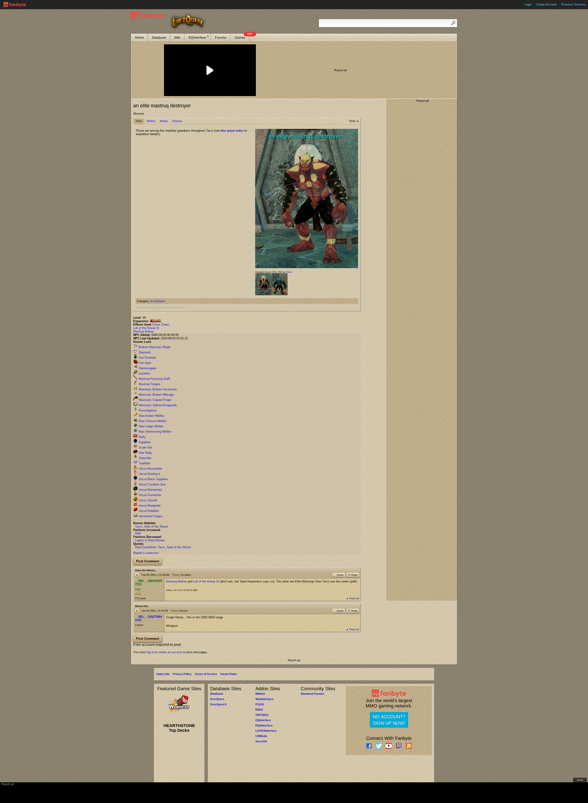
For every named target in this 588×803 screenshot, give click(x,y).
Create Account (546, 4)
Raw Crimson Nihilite (152, 421)
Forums (220, 37)
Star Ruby (145, 452)
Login (527, 4)
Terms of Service (206, 674)
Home (139, 37)
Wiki (177, 37)
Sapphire (144, 442)
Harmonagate (147, 368)
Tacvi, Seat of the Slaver (151, 526)
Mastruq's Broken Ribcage (156, 394)
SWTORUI (261, 715)
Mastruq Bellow (143, 331)
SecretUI (261, 741)
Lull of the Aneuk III (146, 328)
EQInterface (197, 37)
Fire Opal (144, 363)
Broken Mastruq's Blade (154, 347)
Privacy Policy (182, 674)
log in (150, 652)
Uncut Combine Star (152, 484)
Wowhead (216, 693)
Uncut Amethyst (149, 474)
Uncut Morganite (149, 505)
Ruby (142, 437)
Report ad (340, 70)
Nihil (138, 533)
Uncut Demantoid (150, 489)
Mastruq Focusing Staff (154, 378)
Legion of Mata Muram (150, 540)
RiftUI (259, 709)
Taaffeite (144, 463)
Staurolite (144, 458)
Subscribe (163, 674)
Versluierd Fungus (150, 516)
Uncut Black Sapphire (153, 479)
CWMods (261, 736)
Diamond (144, 352)
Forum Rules (228, 674)
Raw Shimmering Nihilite (154, 431)
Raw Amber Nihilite (151, 415)
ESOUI (259, 704)
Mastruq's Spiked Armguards (157, 405)
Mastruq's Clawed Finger (154, 400)
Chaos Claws (160, 324)
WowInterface (264, 699)
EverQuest (158, 301)
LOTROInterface (266, 730)
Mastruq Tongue (149, 384)
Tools (352, 121)
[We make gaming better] (14, 4)
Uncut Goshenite (149, 495)
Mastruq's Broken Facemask (157, 389)
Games (242, 36)
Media (164, 121)
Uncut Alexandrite (150, 468)
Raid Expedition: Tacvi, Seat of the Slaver (163, 547)
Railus (289, 272)
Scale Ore (145, 447)
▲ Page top (352, 598)
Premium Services (573, 4)
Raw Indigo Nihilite (150, 426)
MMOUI (260, 693)
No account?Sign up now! (389, 720)
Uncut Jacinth (147, 500)
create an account (170, 652)
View (139, 121)
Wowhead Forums (312, 693)
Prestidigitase (147, 410)
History (151, 121)
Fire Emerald (147, 357)
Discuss (177, 121)
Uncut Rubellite (148, 511)
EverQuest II (218, 704)
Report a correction (145, 553)
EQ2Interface (264, 725)
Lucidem (144, 373)
